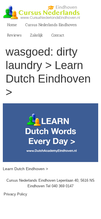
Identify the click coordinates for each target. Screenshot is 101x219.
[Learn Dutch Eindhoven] (50, 106)
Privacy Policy (15, 194)
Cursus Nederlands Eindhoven (51, 24)
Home (12, 24)
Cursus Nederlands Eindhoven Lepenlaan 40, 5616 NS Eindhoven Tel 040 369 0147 (50, 183)
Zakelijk (36, 35)
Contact (57, 35)
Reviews (14, 35)
